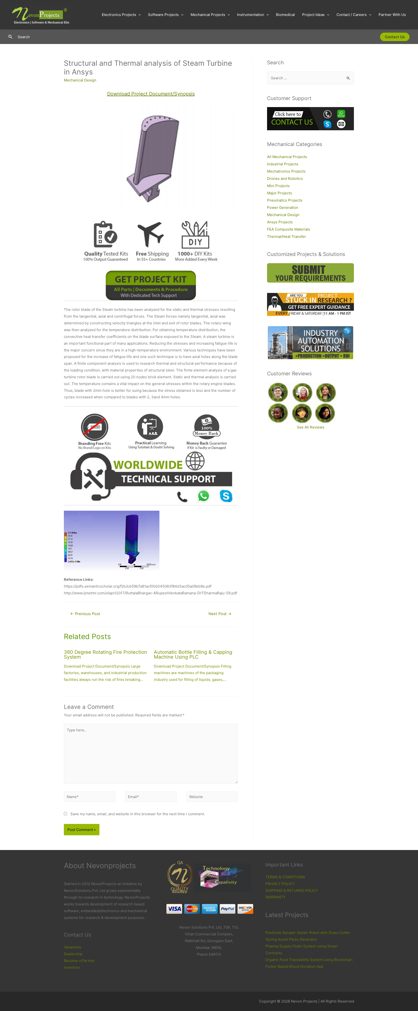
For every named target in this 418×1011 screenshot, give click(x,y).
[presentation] (138, 15)
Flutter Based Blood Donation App (294, 966)
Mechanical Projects (208, 14)
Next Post (220, 613)
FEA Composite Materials (288, 229)
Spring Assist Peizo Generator (291, 939)
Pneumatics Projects (284, 200)
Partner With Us (392, 14)
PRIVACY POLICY (280, 883)
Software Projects (163, 14)
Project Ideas (313, 14)
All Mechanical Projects (287, 156)
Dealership (73, 954)
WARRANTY (275, 897)
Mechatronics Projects (286, 171)
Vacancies (72, 947)
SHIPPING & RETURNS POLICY (291, 890)
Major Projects (279, 193)
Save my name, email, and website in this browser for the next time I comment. (137, 814)
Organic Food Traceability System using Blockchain (309, 959)
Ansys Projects (280, 222)
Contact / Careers (351, 14)
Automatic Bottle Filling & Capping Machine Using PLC (193, 654)
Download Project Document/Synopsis (151, 94)
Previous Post (85, 613)
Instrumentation (250, 14)
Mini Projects (278, 185)
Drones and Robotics (285, 178)
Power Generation (282, 207)
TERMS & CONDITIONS (285, 877)
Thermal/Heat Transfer (286, 236)
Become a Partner (79, 960)
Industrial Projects (282, 164)
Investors (72, 967)
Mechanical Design (80, 80)
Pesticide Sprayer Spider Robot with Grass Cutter (307, 932)
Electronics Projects (119, 14)
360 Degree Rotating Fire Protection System (105, 654)
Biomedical (285, 14)
